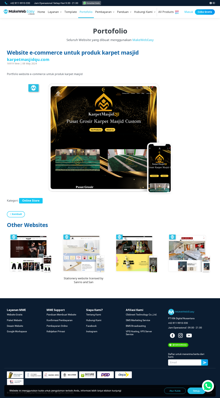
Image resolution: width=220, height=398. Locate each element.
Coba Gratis (205, 12)
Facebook (91, 326)
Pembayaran (104, 12)
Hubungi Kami (144, 12)
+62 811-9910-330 (20, 3)
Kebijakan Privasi (56, 331)
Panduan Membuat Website (61, 314)
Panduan (123, 12)
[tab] (54, 12)
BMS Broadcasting (136, 326)
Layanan (54, 12)
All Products (166, 12)
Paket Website (14, 320)
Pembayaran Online (57, 326)
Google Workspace (17, 331)
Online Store (31, 201)
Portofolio (86, 12)
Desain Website (15, 326)
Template (70, 12)
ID (214, 3)
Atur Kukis (174, 391)
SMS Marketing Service (138, 320)
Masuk (188, 12)
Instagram (91, 331)
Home (41, 12)
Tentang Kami (93, 314)
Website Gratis (14, 314)
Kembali (16, 214)
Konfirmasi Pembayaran (60, 320)
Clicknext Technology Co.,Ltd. (141, 314)
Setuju (196, 391)
